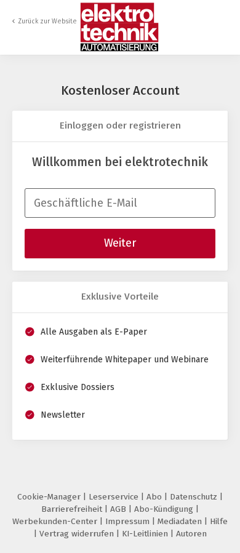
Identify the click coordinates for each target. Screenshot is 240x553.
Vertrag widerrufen (77, 533)
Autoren (191, 533)
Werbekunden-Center (56, 521)
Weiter (120, 243)
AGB (119, 509)
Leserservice (115, 496)
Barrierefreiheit (73, 509)
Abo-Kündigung (165, 509)
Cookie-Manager (50, 496)
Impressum (128, 521)
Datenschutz (195, 496)
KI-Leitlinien (146, 533)
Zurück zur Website (47, 21)
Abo (155, 496)
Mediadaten (181, 521)
